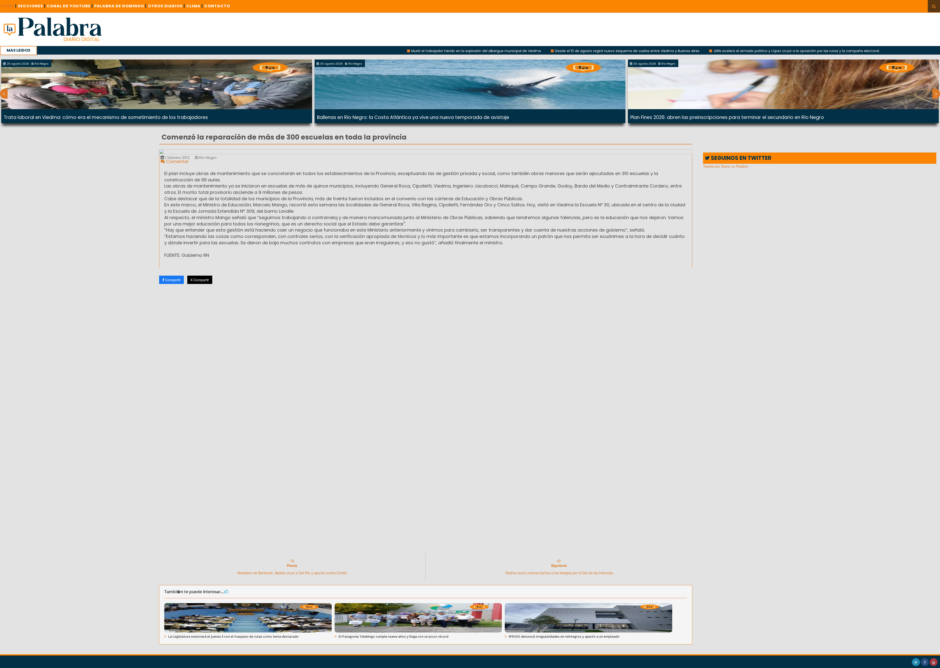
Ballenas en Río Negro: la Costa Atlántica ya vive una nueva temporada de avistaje (413, 117)
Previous (4, 94)
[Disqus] (426, 352)
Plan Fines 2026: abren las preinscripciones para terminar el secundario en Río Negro (727, 117)
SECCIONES (32, 6)
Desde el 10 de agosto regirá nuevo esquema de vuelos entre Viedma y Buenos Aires (582, 50)
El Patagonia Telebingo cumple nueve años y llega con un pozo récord (393, 636)
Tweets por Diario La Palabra (725, 166)
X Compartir (199, 279)
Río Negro (207, 157)
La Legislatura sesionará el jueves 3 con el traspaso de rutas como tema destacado (233, 636)
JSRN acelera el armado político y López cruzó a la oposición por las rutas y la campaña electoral (751, 50)
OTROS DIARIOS (166, 6)
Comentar (177, 161)
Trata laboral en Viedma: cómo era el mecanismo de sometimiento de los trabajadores (106, 117)
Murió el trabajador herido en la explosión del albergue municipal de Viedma (431, 50)
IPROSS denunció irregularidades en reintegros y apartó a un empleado (564, 636)
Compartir (172, 279)
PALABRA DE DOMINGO (120, 6)
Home (9, 6)
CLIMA (194, 6)
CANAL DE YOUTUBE (70, 6)
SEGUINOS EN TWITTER (740, 158)
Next (936, 94)
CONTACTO (217, 6)
